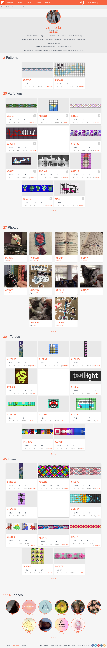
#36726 (43, 481)
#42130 (59, 442)
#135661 (11, 509)
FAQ (89, 645)
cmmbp (50, 448)
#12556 (75, 386)
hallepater (65, 544)
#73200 (21, 143)
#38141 (53, 171)
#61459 (85, 116)
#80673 (35, 258)
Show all (53, 211)
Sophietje (33, 516)
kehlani (82, 448)
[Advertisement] (53, 504)
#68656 (9, 258)
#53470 (43, 538)
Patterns (10, 3)
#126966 (11, 359)
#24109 (11, 537)
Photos (19, 3)
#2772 (74, 537)
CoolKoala (33, 421)
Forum (47, 3)
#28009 (60, 322)
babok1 (98, 421)
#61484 (53, 116)
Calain (34, 393)
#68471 (21, 171)
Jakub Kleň (15, 645)
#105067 (43, 414)
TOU (85, 645)
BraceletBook (5, 7)
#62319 (85, 171)
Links (56, 645)
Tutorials (38, 3)
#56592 (60, 258)
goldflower (33, 365)
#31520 (85, 290)
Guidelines (80, 645)
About (69, 645)
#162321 (43, 359)
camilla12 (49, 86)
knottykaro (65, 365)
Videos (29, 3)
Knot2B (98, 516)
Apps (65, 645)
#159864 (27, 442)
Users (13, 7)
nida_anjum (97, 365)
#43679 (75, 481)
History (74, 645)
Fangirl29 (97, 393)
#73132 (85, 143)
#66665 (27, 566)
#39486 (75, 509)
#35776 (37, 199)
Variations (47, 645)
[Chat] (104, 2)
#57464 (59, 80)
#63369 (9, 290)
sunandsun (33, 545)
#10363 (11, 386)
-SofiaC (50, 573)
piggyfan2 (97, 545)
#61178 (85, 258)
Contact (61, 645)
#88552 (27, 80)
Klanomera (65, 421)
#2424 (21, 116)
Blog (41, 645)
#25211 (60, 290)
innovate (65, 488)
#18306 (35, 322)
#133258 (11, 414)
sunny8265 (81, 573)
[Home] (2, 2)
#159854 (76, 359)
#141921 (76, 414)
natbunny (97, 488)
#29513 (69, 199)
